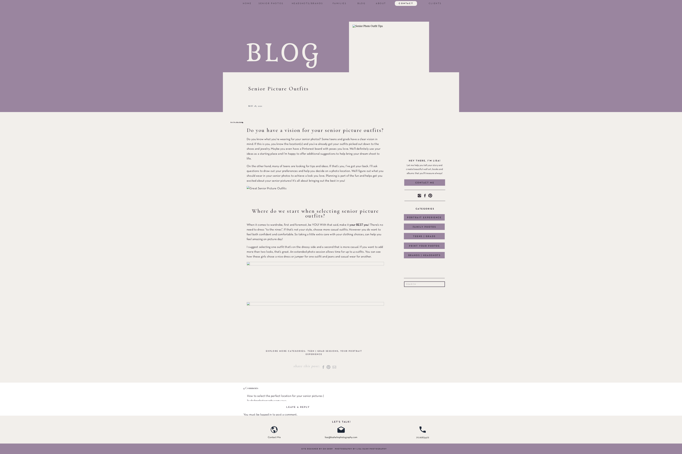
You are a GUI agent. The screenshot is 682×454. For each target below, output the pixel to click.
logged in (266, 414)
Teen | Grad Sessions (323, 351)
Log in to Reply (256, 429)
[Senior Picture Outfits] (387, 63)
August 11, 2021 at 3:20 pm (263, 444)
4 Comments (250, 388)
